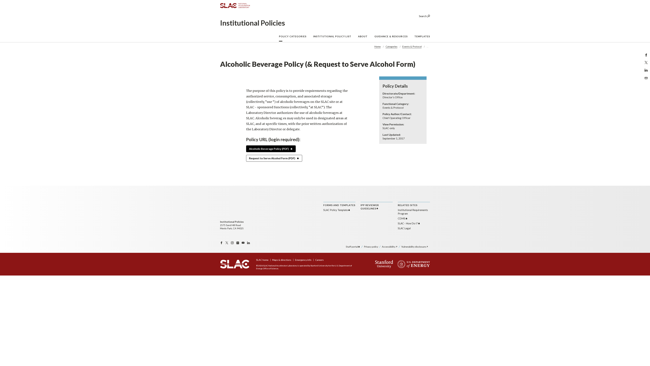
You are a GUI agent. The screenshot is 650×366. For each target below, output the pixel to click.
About (363, 36)
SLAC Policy (335, 209)
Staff (352, 246)
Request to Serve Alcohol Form (272, 158)
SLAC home (262, 259)
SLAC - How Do (408, 223)
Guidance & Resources (391, 36)
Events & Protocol (412, 46)
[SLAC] (234, 264)
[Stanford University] (384, 264)
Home (377, 46)
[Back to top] (642, 355)
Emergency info (303, 259)
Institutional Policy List (332, 36)
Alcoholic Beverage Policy (269, 148)
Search (423, 16)
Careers (319, 259)
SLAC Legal (404, 228)
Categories (391, 46)
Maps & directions (281, 259)
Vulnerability (413, 246)
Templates (422, 36)
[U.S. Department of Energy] (412, 264)
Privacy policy (371, 246)
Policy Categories (292, 36)
